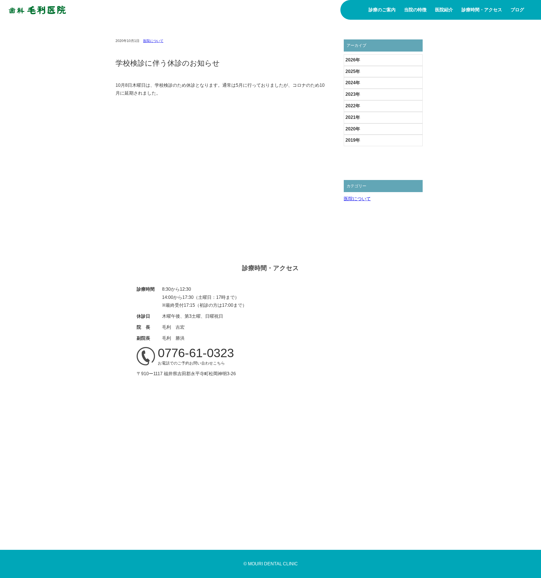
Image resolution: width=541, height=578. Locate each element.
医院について (153, 41)
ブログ (517, 9)
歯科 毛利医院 (37, 10)
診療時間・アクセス (482, 9)
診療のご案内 (382, 9)
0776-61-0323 (196, 353)
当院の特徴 (415, 9)
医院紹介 (444, 9)
